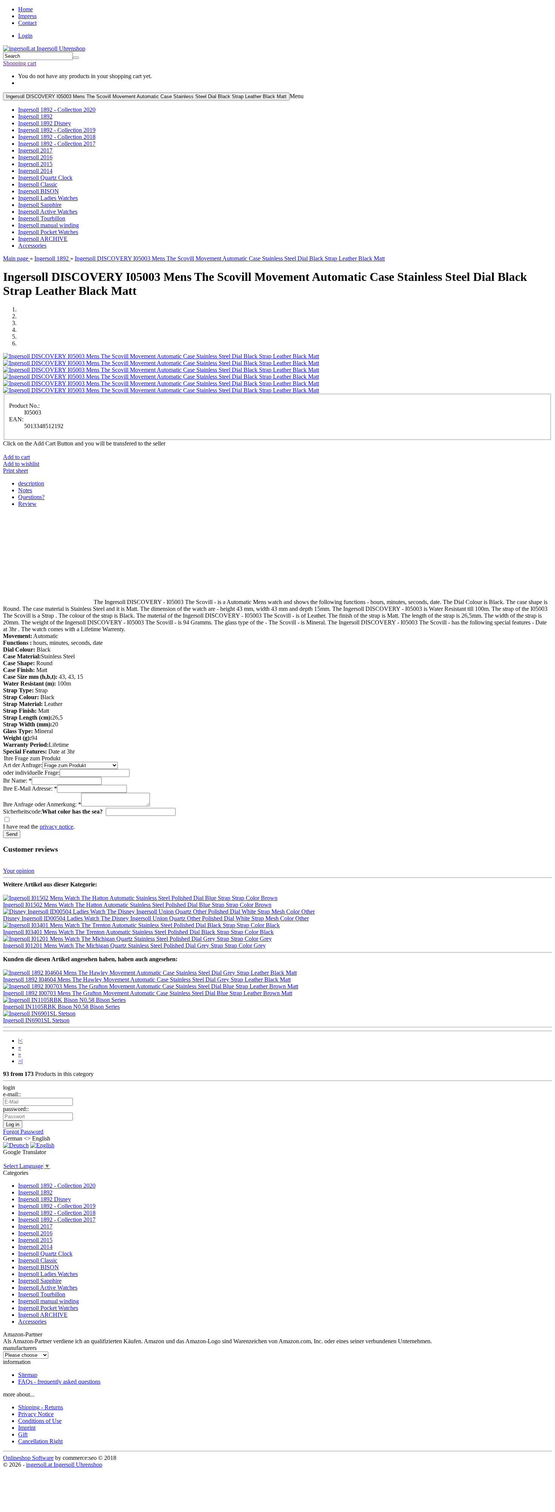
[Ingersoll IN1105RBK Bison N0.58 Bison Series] (64, 1000)
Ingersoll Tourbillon (41, 218)
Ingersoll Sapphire (40, 205)
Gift (23, 1434)
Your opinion (18, 871)
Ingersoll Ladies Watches (48, 198)
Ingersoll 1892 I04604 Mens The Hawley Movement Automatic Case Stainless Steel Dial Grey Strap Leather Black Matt (147, 979)
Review (27, 504)
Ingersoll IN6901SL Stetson (36, 1020)
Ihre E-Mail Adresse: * (30, 788)
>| (20, 1061)
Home (25, 9)
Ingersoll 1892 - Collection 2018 (57, 137)
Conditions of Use (40, 1421)
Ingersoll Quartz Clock (45, 177)
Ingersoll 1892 (35, 116)
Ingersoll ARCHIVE (43, 239)
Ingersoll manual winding (48, 225)
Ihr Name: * (17, 780)
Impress (27, 16)
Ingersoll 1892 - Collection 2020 (57, 109)
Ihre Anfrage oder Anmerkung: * (42, 804)
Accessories (32, 245)
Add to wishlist (21, 464)
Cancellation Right (40, 1441)
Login (25, 35)
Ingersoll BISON (38, 191)
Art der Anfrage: (22, 765)
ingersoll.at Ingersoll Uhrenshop (64, 1464)
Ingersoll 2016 (35, 157)
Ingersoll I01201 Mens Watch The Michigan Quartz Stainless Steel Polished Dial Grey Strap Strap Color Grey (134, 945)
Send (11, 834)
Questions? (31, 497)
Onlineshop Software (28, 1458)
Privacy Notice (36, 1414)
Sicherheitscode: (22, 811)
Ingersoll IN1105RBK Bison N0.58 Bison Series (61, 1006)
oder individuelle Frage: (31, 772)
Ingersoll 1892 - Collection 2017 (57, 143)
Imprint (26, 1427)
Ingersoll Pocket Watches (48, 232)
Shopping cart (19, 63)
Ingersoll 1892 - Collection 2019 (57, 130)
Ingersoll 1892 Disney (44, 123)
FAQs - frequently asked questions (59, 1381)
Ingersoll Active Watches (47, 211)
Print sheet (15, 470)
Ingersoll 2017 (35, 150)
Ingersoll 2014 (35, 171)
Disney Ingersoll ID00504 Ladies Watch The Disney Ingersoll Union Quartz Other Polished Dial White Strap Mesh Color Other (156, 918)
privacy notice (56, 826)
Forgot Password (23, 1131)
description (31, 483)
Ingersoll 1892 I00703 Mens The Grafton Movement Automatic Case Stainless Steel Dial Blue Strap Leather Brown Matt (147, 993)
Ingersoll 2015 (35, 164)
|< (20, 1040)
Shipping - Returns (40, 1407)
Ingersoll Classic (37, 184)
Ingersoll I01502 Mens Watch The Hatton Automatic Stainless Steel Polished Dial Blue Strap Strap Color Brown (137, 905)
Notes (25, 490)
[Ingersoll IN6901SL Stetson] (39, 1013)
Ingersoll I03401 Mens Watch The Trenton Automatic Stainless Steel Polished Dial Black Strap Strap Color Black (138, 932)
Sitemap (27, 1375)
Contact (27, 23)
